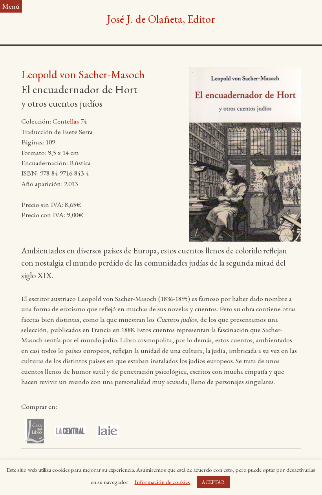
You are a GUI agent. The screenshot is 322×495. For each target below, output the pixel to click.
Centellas (66, 121)
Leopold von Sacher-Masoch (83, 74)
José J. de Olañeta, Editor (161, 18)
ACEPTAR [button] (213, 482)
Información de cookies (162, 482)
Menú (11, 6)
